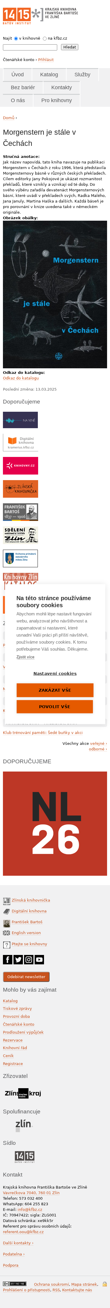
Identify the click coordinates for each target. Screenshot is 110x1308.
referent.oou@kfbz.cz (23, 1232)
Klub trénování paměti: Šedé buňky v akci (43, 732)
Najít (7, 38)
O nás (18, 100)
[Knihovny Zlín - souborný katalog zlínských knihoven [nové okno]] (20, 575)
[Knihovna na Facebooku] (7, 958)
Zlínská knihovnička (31, 900)
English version (26, 933)
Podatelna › (14, 1254)
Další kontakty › (18, 1243)
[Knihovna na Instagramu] (28, 958)
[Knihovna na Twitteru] (18, 958)
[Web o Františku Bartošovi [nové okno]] (20, 506)
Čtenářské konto (18, 1024)
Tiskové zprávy (17, 1008)
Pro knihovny (56, 100)
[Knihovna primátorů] (20, 552)
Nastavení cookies (55, 673)
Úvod (17, 74)
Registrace (13, 1063)
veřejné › (98, 743)
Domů (8, 118)
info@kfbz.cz (30, 1209)
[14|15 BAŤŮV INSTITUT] (24, 1152)
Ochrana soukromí (51, 1284)
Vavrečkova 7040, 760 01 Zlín (31, 1193)
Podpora (11, 1265)
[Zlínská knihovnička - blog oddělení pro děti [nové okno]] (20, 483)
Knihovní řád (15, 1048)
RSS (56, 1290)
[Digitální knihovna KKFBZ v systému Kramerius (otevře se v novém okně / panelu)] (20, 436)
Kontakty (61, 87)
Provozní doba (16, 1016)
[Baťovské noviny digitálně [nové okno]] (20, 529)
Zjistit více (25, 656)
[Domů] (17, 16)
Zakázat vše (55, 690)
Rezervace (13, 1040)
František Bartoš (27, 922)
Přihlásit (46, 60)
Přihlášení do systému (104, 1284)
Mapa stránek (84, 1284)
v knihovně (29, 38)
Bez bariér (23, 87)
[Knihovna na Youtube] (39, 958)
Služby (82, 74)
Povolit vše (54, 706)
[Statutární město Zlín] (24, 1121)
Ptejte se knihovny (29, 944)
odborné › (98, 749)
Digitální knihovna (29, 911)
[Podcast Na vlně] (20, 414)
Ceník (8, 1056)
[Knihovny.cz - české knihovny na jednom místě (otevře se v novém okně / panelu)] (20, 460)
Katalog (49, 74)
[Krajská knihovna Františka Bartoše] (54, 13)
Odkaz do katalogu (21, 378)
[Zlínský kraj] (23, 1087)
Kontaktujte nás (77, 1290)
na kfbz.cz (57, 38)
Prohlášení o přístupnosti (26, 1290)
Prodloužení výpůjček (23, 1032)
